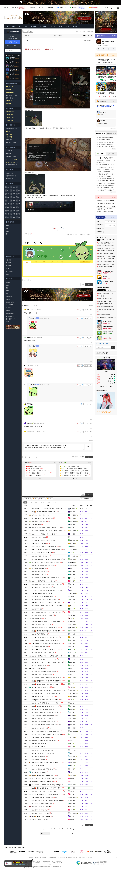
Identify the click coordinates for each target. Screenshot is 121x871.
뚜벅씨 (72, 712)
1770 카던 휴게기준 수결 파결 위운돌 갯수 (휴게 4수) (47, 778)
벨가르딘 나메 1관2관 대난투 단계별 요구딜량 (45, 590)
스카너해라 (73, 534)
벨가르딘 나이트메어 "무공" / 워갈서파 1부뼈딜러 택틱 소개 (49, 662)
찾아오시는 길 (82, 857)
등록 (88, 446)
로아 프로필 (60, 262)
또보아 (72, 806)
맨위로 (82, 457)
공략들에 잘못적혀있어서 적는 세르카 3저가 (45, 640)
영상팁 (48, 502)
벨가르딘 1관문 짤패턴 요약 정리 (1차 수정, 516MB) (47, 788)
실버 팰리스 (8, 310)
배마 (8, 194)
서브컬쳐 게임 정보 (10, 302)
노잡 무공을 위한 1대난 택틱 (41, 556)
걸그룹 (7, 290)
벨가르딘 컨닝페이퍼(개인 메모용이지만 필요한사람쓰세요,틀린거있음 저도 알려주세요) (57, 631)
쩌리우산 (72, 750)
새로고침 (91, 305)
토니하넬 (72, 762)
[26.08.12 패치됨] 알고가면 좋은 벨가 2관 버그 (45, 712)
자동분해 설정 (37, 618)
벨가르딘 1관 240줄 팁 (39, 772)
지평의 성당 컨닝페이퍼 (39, 521)
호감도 (7, 231)
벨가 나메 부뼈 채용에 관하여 (41, 687)
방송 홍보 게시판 (9, 178)
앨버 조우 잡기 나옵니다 (39, 819)
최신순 (35, 305)
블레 (8, 210)
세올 (71, 612)
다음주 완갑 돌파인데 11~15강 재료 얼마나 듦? (45, 649)
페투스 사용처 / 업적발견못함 (41, 806)
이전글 (37, 457)
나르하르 (72, 599)
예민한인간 (73, 800)
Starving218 (73, 565)
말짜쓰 (72, 765)
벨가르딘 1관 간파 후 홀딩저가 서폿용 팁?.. (45, 700)
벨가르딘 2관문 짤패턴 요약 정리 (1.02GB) (45, 706)
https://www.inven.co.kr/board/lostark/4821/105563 (40, 280)
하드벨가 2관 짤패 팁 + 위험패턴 (42, 803)
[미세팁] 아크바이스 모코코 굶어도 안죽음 (44, 540)
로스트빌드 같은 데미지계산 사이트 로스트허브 (45, 562)
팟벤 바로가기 (9, 282)
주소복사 (25, 280)
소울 (8, 214)
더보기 (45, 256)
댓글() (89, 40)
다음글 (30, 457)
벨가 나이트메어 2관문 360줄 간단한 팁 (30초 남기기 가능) (48, 693)
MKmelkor (72, 562)
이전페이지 (75, 457)
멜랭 (71, 684)
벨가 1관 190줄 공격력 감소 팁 (41, 753)
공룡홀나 (72, 775)
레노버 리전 (8, 307)
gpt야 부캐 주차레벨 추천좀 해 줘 (42, 553)
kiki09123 (72, 537)
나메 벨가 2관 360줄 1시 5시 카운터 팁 (43, 581)
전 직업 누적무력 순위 (39, 665)
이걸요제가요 (73, 556)
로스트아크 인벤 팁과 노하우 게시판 (84, 31)
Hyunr (71, 587)
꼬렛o (71, 618)
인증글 (35, 498)
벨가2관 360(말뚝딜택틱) (40, 634)
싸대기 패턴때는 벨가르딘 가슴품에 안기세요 (45, 627)
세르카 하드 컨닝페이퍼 (39, 515)
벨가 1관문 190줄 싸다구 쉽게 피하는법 (43, 721)
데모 (14, 210)
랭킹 (44, 262)
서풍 (71, 553)
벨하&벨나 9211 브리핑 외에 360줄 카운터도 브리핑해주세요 (49, 508)
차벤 (7, 288)
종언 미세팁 (36, 524)
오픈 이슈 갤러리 (9, 260)
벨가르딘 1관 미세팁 (38, 759)
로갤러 (72, 646)
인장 (27, 262)
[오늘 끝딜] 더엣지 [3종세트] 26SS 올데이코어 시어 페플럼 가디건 (106, 203)
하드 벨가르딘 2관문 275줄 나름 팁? (43, 769)
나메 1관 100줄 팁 (38, 765)
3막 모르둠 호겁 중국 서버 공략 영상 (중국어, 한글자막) (48, 612)
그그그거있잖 (73, 731)
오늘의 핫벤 (8, 263)
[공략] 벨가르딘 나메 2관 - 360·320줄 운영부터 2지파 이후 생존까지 (51, 681)
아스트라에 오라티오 (10, 319)
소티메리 (72, 706)
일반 (30, 502)
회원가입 (9, 45)
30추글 (42, 498)
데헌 (8, 200)
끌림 (71, 568)
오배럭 (72, 584)
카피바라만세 (73, 540)
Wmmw (72, 546)
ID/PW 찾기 (15, 45)
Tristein (72, 603)
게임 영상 (8, 299)
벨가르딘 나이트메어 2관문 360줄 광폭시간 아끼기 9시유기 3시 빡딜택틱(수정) (54, 677)
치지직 (7, 285)
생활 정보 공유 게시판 (11, 156)
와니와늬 (72, 785)
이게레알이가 (73, 656)
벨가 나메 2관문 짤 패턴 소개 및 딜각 (43, 652)
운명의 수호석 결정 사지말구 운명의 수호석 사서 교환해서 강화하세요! (51, 791)
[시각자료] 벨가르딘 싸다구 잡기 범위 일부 (44, 724)
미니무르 (72, 511)
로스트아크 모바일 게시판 (11, 128)
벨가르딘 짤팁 (37, 609)
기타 (54, 502)
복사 (31, 31)
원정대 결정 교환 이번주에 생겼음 (42, 674)
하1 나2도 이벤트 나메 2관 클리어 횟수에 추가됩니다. (47, 602)
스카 (8, 204)
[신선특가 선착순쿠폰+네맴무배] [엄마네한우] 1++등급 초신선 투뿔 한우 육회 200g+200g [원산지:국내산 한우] (106, 211)
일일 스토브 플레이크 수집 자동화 (42, 615)
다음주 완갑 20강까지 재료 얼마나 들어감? (44, 546)
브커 (19, 197)
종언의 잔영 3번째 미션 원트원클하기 (44, 511)
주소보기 (25, 31)
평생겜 (72, 527)
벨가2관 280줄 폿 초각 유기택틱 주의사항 (44, 659)
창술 (8, 197)
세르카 (72, 816)
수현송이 (72, 543)
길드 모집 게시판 (9, 173)
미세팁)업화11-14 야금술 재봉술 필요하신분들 (45, 599)
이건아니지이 (73, 690)
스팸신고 (82, 234)
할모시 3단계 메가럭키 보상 (40, 813)
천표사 (72, 791)
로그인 (106, 7)
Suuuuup (72, 615)
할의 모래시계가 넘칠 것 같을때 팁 (42, 718)
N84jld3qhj (72, 621)
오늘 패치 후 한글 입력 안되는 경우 (42, 518)
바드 (19, 204)
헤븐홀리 (72, 634)
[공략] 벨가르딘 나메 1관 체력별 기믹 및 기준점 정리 (47, 734)
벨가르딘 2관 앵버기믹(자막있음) (42, 781)
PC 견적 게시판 (9, 271)
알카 (14, 207)
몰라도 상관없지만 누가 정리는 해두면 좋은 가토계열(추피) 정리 (50, 530)
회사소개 (31, 857)
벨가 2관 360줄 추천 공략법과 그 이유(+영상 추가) (46, 703)
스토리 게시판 (9, 151)
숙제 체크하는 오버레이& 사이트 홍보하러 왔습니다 (47, 549)
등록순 (30, 305)
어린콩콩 (72, 728)
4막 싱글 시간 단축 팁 (39, 543)
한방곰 (72, 637)
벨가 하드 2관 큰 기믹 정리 (41, 816)
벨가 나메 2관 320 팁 (39, 743)
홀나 (8, 190)
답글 (91, 314)
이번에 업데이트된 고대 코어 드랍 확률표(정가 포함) (47, 794)
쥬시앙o (72, 643)
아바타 (7, 225)
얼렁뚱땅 (72, 518)
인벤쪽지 (38, 256)
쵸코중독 (72, 737)
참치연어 (72, 559)
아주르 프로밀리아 (10, 316)
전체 (25, 502)
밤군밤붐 (72, 571)
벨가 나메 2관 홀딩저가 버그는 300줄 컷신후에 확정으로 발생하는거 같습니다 (53, 656)
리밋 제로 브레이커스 (10, 313)
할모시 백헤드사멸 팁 (39, 568)
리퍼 (19, 210)
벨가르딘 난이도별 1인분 (40, 728)
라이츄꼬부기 (73, 530)
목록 (85, 40)
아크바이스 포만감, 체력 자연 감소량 (43, 565)
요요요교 (72, 624)
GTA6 (7, 322)
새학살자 (72, 640)
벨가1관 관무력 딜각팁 (39, 574)
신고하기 (76, 234)
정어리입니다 (73, 797)
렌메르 (72, 609)
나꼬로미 (72, 631)
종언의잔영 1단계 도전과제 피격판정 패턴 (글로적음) (47, 527)
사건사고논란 (73, 813)
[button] (39, 478)
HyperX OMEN (9, 305)
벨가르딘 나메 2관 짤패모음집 (41, 737)
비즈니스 (37, 857)
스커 (14, 197)
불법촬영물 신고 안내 (72, 857)
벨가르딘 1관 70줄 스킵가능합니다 (42, 750)
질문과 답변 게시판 (10, 139)
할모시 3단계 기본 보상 (39, 810)
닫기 (32, 860)
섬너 (8, 207)
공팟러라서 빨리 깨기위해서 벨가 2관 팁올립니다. (46, 762)
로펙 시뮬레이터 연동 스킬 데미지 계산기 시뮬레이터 (47, 621)
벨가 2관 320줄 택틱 (38, 756)
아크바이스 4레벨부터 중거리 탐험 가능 (43, 534)
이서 (71, 772)
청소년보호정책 (61, 857)
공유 (68, 234)
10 (70, 829)
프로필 (35, 262)
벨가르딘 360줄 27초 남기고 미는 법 (43, 696)
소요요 (72, 681)
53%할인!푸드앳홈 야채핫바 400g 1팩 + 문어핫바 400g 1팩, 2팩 (106, 200)
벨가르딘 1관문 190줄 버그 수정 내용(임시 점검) (46, 785)
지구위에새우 (73, 515)
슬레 (14, 190)
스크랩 (72, 234)
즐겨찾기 (50, 498)
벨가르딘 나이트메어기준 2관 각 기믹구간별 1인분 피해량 (48, 605)
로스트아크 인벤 (14, 31)
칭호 (52, 262)
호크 (19, 200)
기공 (19, 194)
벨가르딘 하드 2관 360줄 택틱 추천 (42, 797)
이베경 (72, 810)
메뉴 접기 (85, 262)
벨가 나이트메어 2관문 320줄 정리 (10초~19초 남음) (47, 690)
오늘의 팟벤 (8, 265)
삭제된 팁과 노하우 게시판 (12, 95)
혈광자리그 (73, 756)
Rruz (71, 744)
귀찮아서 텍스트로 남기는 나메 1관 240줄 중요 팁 (46, 731)
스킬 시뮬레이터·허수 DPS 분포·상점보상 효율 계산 (47, 559)
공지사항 (90, 857)
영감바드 (72, 524)
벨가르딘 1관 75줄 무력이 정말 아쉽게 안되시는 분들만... (48, 643)
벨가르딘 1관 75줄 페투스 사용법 (42, 709)
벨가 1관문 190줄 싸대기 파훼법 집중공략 (44, 671)
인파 (14, 194)
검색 (18, 50)
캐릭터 (36, 502)
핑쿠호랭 (72, 677)
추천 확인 (87, 234)
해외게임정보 (9, 296)
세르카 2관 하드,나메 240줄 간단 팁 (42, 596)
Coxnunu (72, 662)
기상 (19, 214)
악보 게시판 (8, 153)
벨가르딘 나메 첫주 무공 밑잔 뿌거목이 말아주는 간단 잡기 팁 (50, 684)
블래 (14, 200)
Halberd (72, 606)
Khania (72, 703)
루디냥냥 (72, 759)
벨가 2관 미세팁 (37, 747)
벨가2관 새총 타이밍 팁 (39, 571)
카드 (7, 234)
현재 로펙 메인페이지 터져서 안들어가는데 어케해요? (47, 800)
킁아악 (72, 581)
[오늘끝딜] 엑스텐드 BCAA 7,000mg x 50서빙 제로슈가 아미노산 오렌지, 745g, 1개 (106, 209)
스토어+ (114, 55)
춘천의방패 (73, 549)
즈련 (71, 668)
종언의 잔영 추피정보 (39, 537)
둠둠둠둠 (72, 652)
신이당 (72, 665)
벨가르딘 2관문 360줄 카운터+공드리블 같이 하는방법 (47, 577)
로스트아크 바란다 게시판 (11, 165)
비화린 (27, 35)
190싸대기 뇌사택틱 (38, 668)
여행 (7, 293)
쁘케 (71, 674)
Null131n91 (73, 509)
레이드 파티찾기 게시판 (11, 176)
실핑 (71, 700)
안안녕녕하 (73, 696)
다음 (73, 829)
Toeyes (72, 687)
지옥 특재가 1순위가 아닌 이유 (41, 624)
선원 (7, 228)
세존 (71, 740)
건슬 (14, 204)
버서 (19, 187)
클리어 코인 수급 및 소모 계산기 (42, 587)
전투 (42, 502)
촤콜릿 (72, 769)
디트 (8, 187)
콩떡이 (72, 794)
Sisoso (72, 596)
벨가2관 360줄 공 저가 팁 (40, 646)
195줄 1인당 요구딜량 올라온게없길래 (43, 715)
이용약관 (44, 857)
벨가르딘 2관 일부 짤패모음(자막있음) (44, 740)
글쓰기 (89, 494)
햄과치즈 (72, 715)
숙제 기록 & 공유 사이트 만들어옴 (42, 593)
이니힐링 (42, 256)
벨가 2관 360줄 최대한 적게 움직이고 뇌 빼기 (45, 637)
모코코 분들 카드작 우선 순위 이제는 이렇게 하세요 (47, 584)
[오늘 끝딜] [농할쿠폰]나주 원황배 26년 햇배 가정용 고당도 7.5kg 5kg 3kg (106, 206)
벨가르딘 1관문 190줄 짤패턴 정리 (43, 775)
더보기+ (55, 462)
